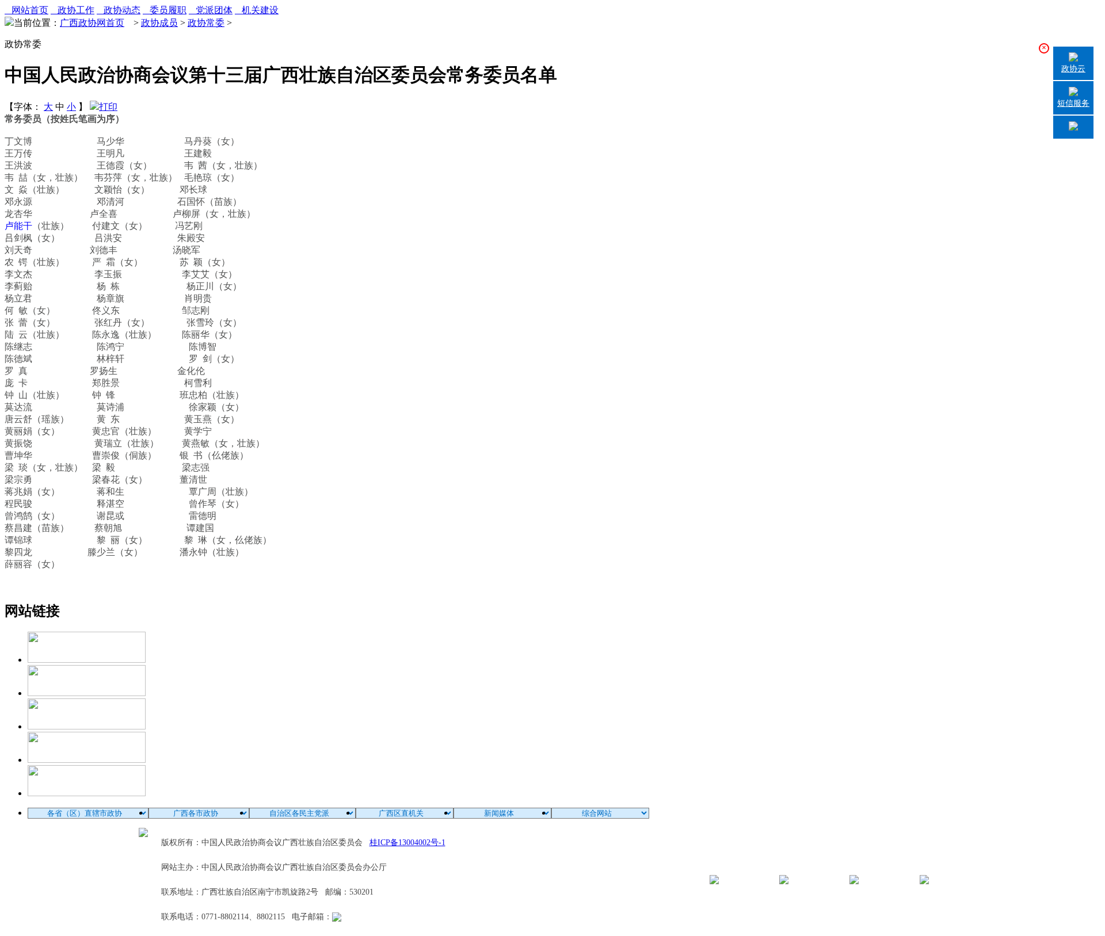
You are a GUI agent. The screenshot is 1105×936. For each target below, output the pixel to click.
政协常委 (206, 23)
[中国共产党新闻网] (87, 659)
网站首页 (26, 10)
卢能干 (18, 226)
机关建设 (257, 10)
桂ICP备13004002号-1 (407, 842)
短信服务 (1073, 103)
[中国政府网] (87, 693)
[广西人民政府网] (87, 793)
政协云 (1073, 68)
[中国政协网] (87, 726)
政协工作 (72, 10)
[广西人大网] (87, 760)
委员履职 (164, 10)
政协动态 (118, 10)
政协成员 (159, 23)
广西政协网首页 (92, 23)
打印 (108, 107)
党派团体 (211, 10)
